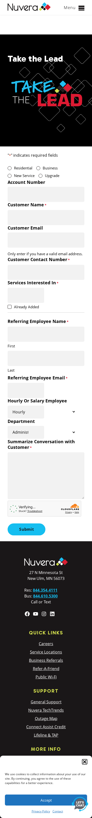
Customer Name (27, 205)
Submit (26, 529)
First (11, 345)
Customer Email (25, 228)
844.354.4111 (45, 590)
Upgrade (52, 175)
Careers (46, 643)
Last (11, 370)
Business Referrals (46, 660)
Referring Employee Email (37, 378)
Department (21, 421)
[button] (84, 761)
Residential (23, 168)
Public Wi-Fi (46, 677)
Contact (58, 811)
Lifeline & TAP (46, 735)
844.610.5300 (45, 596)
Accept (46, 800)
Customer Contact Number (39, 259)
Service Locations (46, 652)
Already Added (26, 306)
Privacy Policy (41, 811)
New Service (24, 175)
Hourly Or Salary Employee (37, 401)
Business (50, 168)
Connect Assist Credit (46, 727)
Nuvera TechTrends (46, 710)
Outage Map (46, 718)
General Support (46, 702)
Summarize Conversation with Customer (41, 444)
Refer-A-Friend (46, 668)
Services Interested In (33, 283)
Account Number (26, 182)
